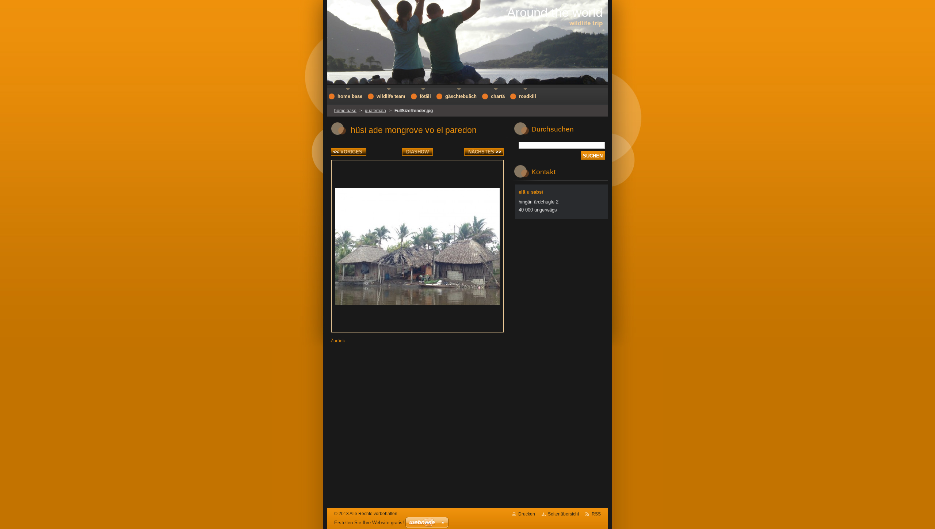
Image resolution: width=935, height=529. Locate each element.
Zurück (338, 340)
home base (345, 111)
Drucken (526, 514)
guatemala (375, 111)
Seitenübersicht (563, 514)
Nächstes (484, 152)
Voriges (347, 152)
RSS (596, 514)
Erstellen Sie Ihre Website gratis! (369, 522)
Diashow (417, 152)
